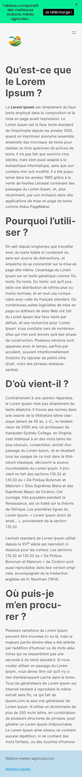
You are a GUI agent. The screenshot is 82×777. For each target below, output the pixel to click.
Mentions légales (18, 769)
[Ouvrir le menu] (74, 32)
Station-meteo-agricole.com (29, 758)
